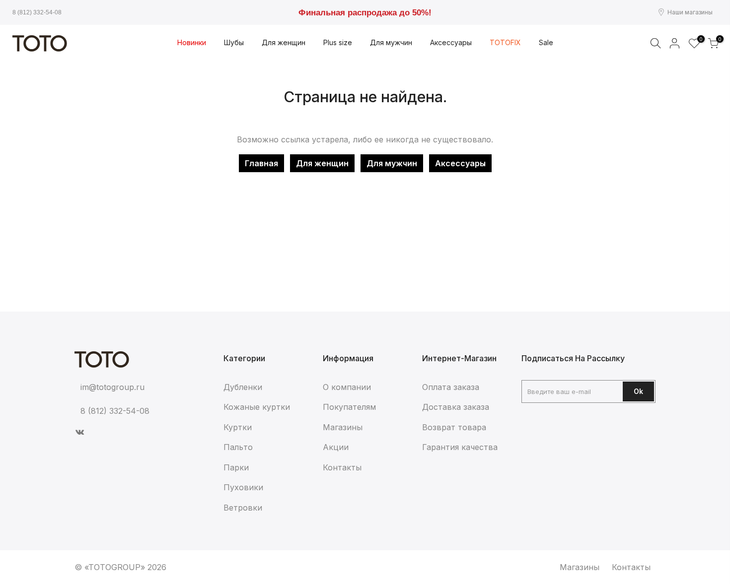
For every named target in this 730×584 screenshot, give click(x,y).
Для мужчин (391, 163)
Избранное (699, 40)
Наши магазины (690, 12)
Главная (261, 163)
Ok (638, 391)
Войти (675, 43)
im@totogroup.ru (112, 387)
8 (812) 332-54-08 (37, 12)
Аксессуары (460, 163)
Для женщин (322, 163)
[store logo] (39, 43)
